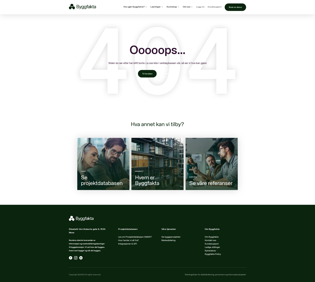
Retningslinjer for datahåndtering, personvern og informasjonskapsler (215, 275)
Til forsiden (147, 74)
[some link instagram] (76, 258)
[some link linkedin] (81, 258)
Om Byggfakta (212, 237)
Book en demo (235, 7)
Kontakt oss (167, 74)
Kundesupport (215, 7)
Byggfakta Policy (213, 254)
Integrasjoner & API (127, 244)
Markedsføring (168, 240)
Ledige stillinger (212, 247)
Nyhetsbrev (210, 251)
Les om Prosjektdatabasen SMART (135, 237)
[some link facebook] (71, 258)
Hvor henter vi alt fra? (128, 240)
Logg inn (200, 7)
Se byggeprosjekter (171, 237)
